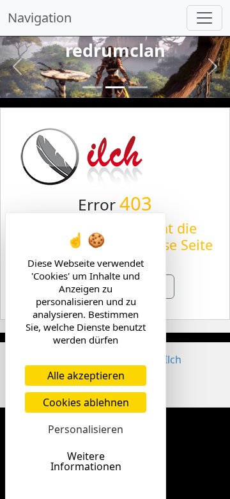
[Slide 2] (115, 87)
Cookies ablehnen (86, 402)
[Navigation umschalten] (204, 18)
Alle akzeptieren (86, 375)
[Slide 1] (92, 87)
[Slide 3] (138, 87)
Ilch (172, 359)
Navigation (40, 17)
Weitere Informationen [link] (85, 461)
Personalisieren (85, 429)
